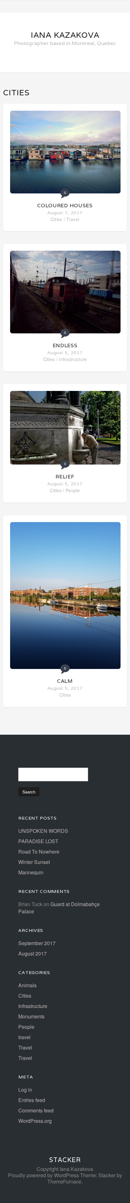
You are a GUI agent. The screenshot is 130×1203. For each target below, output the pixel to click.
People (73, 490)
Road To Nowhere (38, 851)
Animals (27, 985)
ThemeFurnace (64, 1181)
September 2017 (37, 943)
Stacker (65, 1160)
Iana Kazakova (65, 35)
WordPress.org (35, 1120)
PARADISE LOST (38, 841)
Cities (56, 219)
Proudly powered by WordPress (43, 1175)
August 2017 (32, 953)
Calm (65, 681)
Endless (65, 345)
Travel (72, 219)
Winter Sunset (34, 862)
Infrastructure (73, 359)
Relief (65, 476)
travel (24, 1037)
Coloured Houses (65, 205)
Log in (25, 1089)
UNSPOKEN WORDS (43, 830)
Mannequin (31, 872)
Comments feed (36, 1110)
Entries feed (31, 1100)
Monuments (31, 1016)
